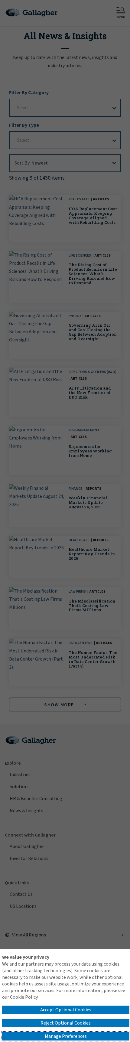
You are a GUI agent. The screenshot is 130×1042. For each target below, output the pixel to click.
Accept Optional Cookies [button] (65, 1010)
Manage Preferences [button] (66, 1036)
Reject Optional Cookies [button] (66, 1023)
